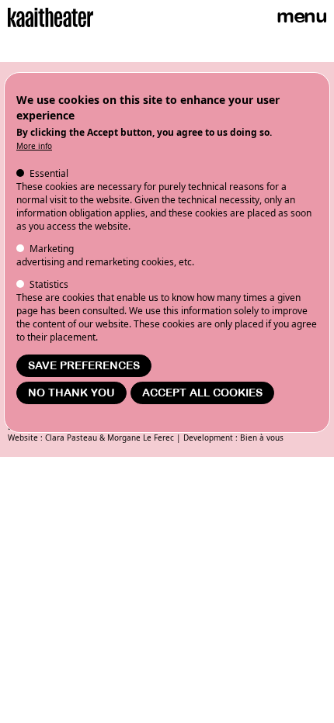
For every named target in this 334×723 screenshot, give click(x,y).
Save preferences (84, 365)
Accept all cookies (202, 393)
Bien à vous (262, 437)
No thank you (71, 393)
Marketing (52, 248)
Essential (49, 173)
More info (34, 145)
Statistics (49, 284)
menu (301, 16)
